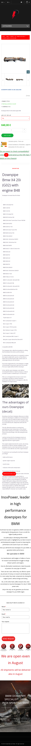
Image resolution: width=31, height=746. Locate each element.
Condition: (5, 106)
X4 (15, 36)
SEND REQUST (8, 638)
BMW (8, 36)
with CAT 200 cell (6, 115)
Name (4, 606)
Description (15, 168)
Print (28, 95)
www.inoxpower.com (9, 474)
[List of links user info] (22, 2)
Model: (4, 101)
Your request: (5, 621)
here (6, 155)
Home (3, 36)
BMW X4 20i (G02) (21, 36)
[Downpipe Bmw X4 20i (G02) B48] (9, 80)
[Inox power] (15, 14)
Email (4, 614)
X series (12, 36)
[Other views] (2, 79)
